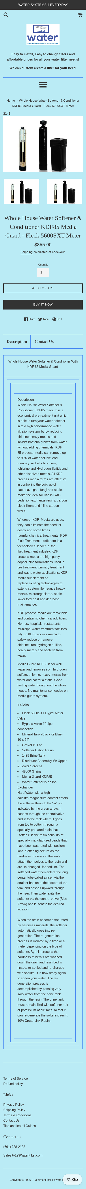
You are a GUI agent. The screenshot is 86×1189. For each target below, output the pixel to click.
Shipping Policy (14, 1110)
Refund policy (13, 1084)
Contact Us (44, 341)
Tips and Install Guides (19, 1126)
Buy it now (43, 304)
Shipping (27, 252)
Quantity (43, 264)
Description (17, 341)
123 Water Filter (41, 1179)
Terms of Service (15, 1078)
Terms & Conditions (17, 1115)
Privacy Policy (13, 1104)
